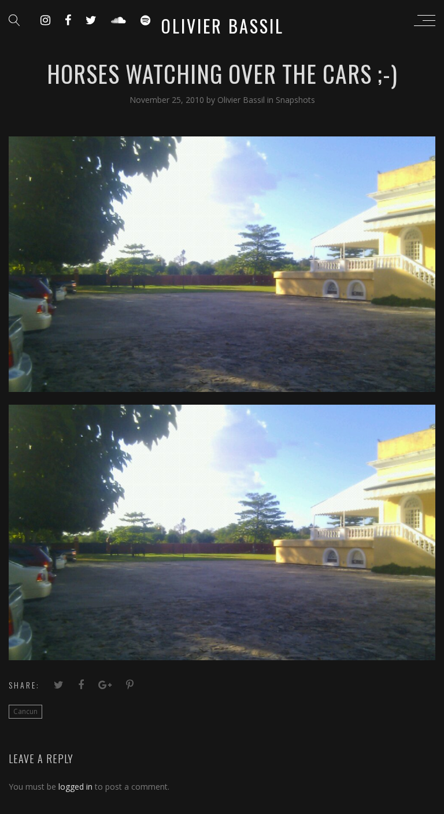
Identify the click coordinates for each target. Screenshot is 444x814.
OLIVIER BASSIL (222, 26)
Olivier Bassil (242, 99)
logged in (75, 786)
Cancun (25, 711)
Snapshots (295, 99)
